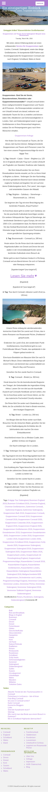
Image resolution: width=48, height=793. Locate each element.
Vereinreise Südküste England (19, 590)
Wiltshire (12, 682)
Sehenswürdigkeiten (17, 660)
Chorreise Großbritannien (15, 507)
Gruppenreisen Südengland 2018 (17, 549)
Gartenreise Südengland (32, 510)
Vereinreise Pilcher (27, 584)
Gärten (11, 628)
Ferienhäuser (14, 626)
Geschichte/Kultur (16, 631)
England (6, 735)
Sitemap (11, 712)
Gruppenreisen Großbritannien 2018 (17, 529)
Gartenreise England (13, 510)
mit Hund (12, 642)
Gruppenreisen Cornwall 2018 (18, 516)
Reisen (20, 597)
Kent (11, 640)
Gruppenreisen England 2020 (30, 526)
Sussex (12, 671)
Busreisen (13, 617)
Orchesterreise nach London (30, 578)
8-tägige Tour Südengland (18, 500)
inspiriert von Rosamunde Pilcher (36, 747)
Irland (5, 743)
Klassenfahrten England (17, 565)
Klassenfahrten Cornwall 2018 (33, 561)
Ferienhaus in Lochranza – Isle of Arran (23, 696)
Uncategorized (15, 673)
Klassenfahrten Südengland (18, 571)
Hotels (11, 637)
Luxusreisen (31, 740)
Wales (11, 678)
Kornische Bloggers (15, 705)
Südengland (38, 597)
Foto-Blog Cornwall (15, 699)
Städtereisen (31, 735)
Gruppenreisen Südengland (29, 545)
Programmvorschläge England (15, 581)
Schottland (13, 655)
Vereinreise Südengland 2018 (29, 587)
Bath (11, 610)
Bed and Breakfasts (16, 613)
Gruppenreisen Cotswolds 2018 (17, 523)
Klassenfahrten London (30, 568)
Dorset (11, 624)
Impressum (30, 762)
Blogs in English (15, 615)
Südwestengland (17, 600)
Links (10, 707)
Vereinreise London (11, 584)
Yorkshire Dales (15, 684)
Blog (28, 767)
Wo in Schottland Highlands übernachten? (24, 719)
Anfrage (40, 3)
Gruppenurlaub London (16, 555)
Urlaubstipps (14, 675)
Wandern (12, 680)
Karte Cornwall (14, 703)
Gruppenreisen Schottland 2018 (15, 542)
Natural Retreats (15, 644)
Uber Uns (30, 756)
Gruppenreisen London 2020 (29, 539)
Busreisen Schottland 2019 (18, 503)
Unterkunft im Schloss (35, 743)
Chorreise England (37, 503)
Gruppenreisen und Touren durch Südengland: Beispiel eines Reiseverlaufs (24, 34)
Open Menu (3, 3)
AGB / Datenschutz (33, 764)
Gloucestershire (15, 633)
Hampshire (13, 635)
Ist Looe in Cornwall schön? (19, 701)
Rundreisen (28, 597)
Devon (11, 622)
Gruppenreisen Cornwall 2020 (30, 519)
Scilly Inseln (14, 657)
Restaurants (14, 651)
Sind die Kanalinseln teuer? (19, 710)
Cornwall (12, 619)
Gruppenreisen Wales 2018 (31, 552)
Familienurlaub (32, 732)
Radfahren (13, 646)
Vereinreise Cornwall (36, 581)
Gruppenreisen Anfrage (24, 136)
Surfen (11, 669)
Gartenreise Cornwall (34, 507)
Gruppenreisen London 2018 (20, 536)
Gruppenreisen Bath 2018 (13, 513)
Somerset (13, 662)
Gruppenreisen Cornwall (34, 513)
